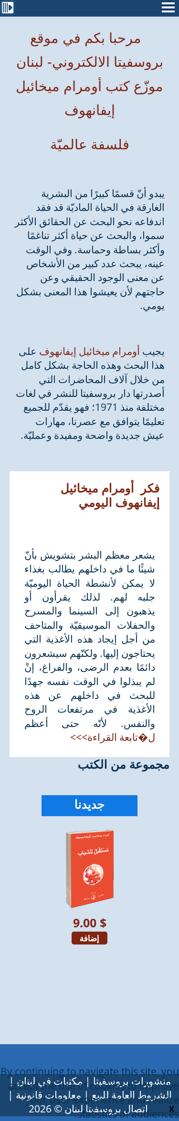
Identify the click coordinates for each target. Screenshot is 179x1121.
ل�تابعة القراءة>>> (112, 737)
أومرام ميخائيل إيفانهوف (89, 351)
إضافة (89, 938)
